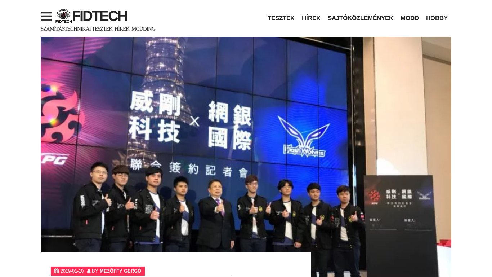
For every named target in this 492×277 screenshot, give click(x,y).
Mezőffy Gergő (120, 271)
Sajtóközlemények (360, 18)
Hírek (311, 18)
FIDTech (99, 16)
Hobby (437, 18)
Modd (410, 18)
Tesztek (281, 18)
